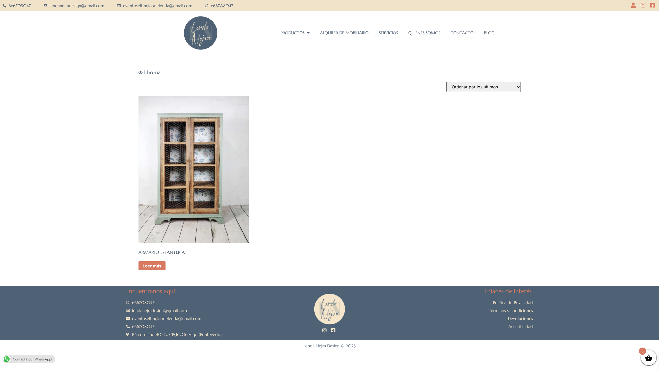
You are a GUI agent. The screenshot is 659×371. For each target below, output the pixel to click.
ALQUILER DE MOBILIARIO (344, 32)
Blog (489, 32)
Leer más (152, 265)
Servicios (388, 32)
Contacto (462, 32)
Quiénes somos (424, 32)
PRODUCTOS (293, 32)
